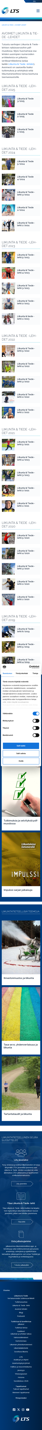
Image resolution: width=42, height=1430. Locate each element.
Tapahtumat (21, 1386)
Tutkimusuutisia (21, 1302)
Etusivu (7, 1290)
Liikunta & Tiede (7, 25)
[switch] (36, 721)
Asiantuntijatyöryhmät (21, 1363)
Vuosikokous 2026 (21, 1381)
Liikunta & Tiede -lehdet (21, 63)
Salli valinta (21, 753)
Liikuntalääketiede (21, 1348)
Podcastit (21, 1316)
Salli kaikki (21, 746)
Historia (21, 1377)
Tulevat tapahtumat (21, 1389)
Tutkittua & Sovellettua (21, 1321)
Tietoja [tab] (35, 673)
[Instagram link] (23, 1410)
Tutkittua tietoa (21, 1327)
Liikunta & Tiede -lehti (21, 1305)
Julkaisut (21, 1324)
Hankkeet (21, 1331)
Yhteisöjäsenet (21, 1374)
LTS (21, 1357)
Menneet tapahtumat (21, 1392)
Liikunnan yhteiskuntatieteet (21, 1344)
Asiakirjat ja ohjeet (21, 1359)
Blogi (21, 1312)
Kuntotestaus (21, 1341)
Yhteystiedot (21, 1398)
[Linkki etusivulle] (21, 1419)
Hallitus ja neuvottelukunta (21, 1367)
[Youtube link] (27, 1410)
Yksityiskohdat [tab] (22, 673)
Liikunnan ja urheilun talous (21, 1334)
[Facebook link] (14, 1410)
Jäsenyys (21, 1370)
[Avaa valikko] (38, 11)
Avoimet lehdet (20, 25)
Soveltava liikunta (21, 1351)
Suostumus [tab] (7, 673)
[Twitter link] (18, 1410)
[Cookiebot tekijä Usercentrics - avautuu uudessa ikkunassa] (29, 667)
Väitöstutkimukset (21, 1337)
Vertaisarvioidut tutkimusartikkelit (21, 1298)
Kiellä (21, 761)
